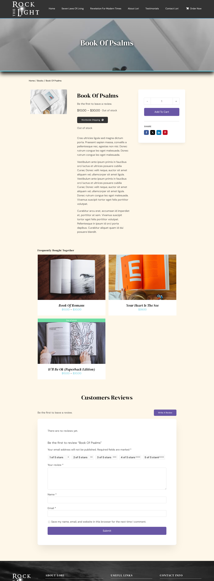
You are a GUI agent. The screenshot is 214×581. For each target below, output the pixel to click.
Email (52, 508)
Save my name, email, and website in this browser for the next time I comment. (98, 521)
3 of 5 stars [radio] (104, 457)
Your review (55, 465)
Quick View (82, 278)
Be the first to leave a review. (94, 104)
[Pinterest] (165, 132)
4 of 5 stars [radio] (128, 457)
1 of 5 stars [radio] (56, 457)
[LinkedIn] (159, 132)
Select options (63, 278)
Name (52, 494)
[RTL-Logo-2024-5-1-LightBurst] (26, 3)
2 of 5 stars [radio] (80, 457)
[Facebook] (146, 132)
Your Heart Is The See (142, 305)
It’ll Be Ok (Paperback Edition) (71, 369)
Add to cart (161, 112)
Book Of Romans (71, 305)
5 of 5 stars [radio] (152, 457)
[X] (153, 132)
